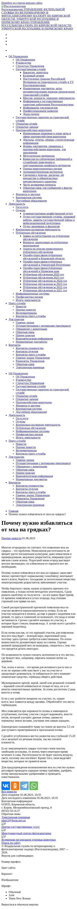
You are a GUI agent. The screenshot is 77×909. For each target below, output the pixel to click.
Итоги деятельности (28, 300)
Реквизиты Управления (30, 360)
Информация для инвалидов (40, 107)
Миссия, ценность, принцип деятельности (49, 98)
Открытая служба (26, 123)
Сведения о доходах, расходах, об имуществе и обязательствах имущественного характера (43, 178)
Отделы (20, 210)
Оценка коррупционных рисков (42, 168)
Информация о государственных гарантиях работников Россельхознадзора (48, 103)
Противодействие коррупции (34, 130)
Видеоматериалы (26, 312)
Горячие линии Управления (33, 357)
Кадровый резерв (33, 75)
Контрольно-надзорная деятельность (38, 229)
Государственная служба (31, 69)
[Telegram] (24, 785)
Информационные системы (32, 293)
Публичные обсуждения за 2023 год (45, 284)
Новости (21, 306)
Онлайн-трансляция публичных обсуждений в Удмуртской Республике (46, 263)
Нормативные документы (31, 341)
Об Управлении (18, 56)
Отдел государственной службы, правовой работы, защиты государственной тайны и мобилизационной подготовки (49, 220)
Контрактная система (29, 197)
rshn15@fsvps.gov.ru (13, 820)
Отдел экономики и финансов (41, 226)
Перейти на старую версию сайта (21, 2)
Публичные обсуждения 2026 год (43, 274)
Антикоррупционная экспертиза (43, 171)
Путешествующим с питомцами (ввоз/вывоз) (43, 325)
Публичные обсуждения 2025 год (43, 277)
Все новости (9, 791)
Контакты (15, 344)
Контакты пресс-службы (31, 316)
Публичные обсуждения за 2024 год (45, 280)
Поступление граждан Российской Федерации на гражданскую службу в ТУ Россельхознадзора (48, 82)
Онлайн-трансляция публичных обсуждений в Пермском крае (42, 269)
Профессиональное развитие (40, 110)
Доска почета (31, 114)
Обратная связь (25, 332)
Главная (13, 510)
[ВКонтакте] (5, 785)
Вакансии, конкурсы (35, 72)
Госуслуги (22, 207)
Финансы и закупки (28, 194)
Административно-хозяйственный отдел (48, 213)
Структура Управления (30, 66)
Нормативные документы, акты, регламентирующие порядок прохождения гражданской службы (49, 91)
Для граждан (16, 319)
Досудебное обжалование (31, 200)
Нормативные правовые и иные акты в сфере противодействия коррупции (47, 135)
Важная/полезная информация (34, 338)
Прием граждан (25, 335)
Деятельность (17, 203)
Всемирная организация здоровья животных (28, 839)
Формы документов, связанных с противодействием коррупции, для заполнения (44, 149)
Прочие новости (26, 309)
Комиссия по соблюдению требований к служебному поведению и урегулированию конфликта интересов (47, 162)
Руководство (23, 62)
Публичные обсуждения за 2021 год (45, 290)
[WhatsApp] (33, 785)
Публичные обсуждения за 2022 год (45, 287)
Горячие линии (25, 322)
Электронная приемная (30, 367)
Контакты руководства (30, 348)
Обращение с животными (31, 328)
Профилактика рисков (29, 296)
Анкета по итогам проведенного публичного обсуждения (43, 250)
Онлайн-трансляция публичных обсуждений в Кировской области (44, 257)
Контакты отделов (27, 351)
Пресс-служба (17, 303)
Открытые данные (27, 126)
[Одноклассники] (15, 785)
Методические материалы (39, 155)
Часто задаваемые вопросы (39, 184)
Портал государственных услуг (20, 826)
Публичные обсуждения (30, 232)
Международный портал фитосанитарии (26, 833)
